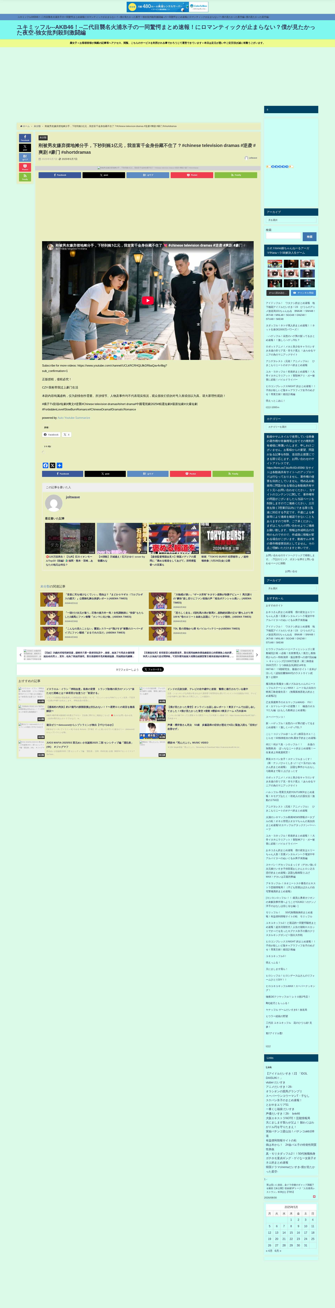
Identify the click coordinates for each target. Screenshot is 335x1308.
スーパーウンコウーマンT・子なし (288, 1095)
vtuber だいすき (275, 1082)
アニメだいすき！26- (279, 1086)
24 (305, 1238)
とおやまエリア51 (277, 1104)
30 (298, 1245)
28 (284, 1245)
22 (291, 1238)
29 (291, 1245)
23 (298, 1238)
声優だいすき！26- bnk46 (283, 1113)
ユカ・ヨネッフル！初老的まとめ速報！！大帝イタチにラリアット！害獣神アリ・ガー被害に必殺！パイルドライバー (290, 375)
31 (305, 1245)
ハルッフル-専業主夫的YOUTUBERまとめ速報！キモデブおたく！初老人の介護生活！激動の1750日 (290, 796)
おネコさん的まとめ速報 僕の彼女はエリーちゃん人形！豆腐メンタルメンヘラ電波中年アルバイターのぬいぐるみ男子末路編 (290, 616)
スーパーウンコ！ (275, 717)
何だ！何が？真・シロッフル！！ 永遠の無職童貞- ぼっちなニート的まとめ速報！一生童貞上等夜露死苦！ (291, 748)
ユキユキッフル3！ (276, 956)
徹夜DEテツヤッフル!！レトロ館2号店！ (288, 996)
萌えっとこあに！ (275, 400)
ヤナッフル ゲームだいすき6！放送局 (286, 1010)
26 (269, 1245)
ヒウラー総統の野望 (277, 1016)
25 (312, 1238)
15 (291, 1232)
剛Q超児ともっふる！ (278, 1003)
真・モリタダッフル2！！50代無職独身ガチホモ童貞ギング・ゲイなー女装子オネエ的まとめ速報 (291, 1158)
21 (284, 1238)
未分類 (43, 137)
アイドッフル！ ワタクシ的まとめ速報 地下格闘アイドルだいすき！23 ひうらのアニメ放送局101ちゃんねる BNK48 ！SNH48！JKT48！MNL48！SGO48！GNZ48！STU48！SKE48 (291, 311)
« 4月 (269, 1250)
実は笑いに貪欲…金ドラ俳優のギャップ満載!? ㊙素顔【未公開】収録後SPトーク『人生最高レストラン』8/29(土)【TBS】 (290, 1188)
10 (305, 1226)
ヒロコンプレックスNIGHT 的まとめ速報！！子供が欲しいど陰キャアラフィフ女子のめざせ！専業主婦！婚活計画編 (291, 390)
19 (269, 1238)
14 (284, 1232)
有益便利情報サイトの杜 (281, 1140)
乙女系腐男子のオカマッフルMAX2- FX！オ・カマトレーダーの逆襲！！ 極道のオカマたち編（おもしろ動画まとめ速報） (290, 706)
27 (276, 1245)
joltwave (253, 158)
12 (269, 1232)
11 (312, 1226)
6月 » (278, 1250)
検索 (268, 229)
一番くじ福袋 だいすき (280, 1109)
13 (276, 1232)
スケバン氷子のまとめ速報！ (284, 1100)
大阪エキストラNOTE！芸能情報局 (288, 1118)
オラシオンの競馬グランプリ (284, 1091)
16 (298, 1232)
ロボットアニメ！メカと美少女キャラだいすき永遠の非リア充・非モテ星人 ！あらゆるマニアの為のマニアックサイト (290, 781)
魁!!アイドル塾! (274, 1033)
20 (276, 1238)
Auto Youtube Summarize (74, 417)
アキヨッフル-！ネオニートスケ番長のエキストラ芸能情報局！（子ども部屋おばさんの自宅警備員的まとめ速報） (291, 887)
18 (312, 1232)
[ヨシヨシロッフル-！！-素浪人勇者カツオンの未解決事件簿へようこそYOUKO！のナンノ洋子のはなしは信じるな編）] (291, 902)
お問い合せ (291, 571)
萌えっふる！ (273, 962)
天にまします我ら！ (277, 969)
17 (305, 1232)
